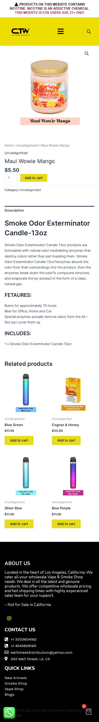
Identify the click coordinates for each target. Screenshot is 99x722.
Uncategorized (27, 145)
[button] (60, 31)
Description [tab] (14, 210)
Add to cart (34, 178)
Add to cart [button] (19, 440)
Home (9, 145)
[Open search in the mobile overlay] (89, 32)
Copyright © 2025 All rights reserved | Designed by (46, 713)
